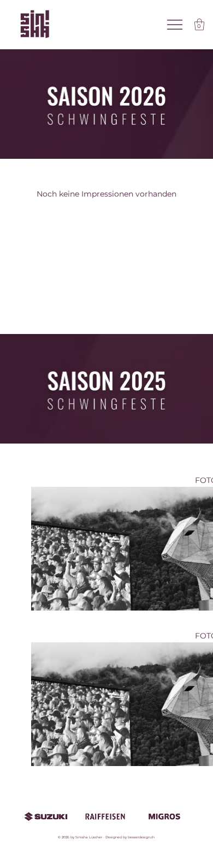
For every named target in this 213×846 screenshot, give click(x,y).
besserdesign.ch (141, 837)
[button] (199, 24)
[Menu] (175, 24)
